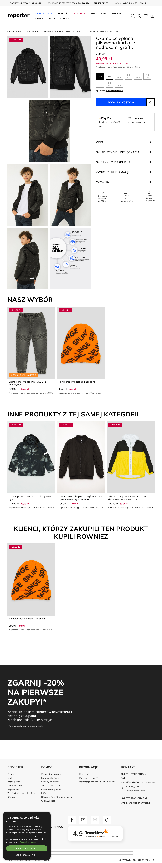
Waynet (47, 860)
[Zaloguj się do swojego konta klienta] (139, 16)
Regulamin (84, 774)
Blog (9, 777)
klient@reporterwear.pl (138, 802)
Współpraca (13, 781)
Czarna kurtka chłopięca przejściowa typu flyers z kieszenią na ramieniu (80, 498)
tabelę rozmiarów (114, 90)
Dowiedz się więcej (28, 842)
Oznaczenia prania (51, 789)
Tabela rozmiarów (50, 785)
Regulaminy (13, 789)
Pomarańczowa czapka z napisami (77, 381)
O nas (10, 774)
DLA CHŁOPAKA (33, 32)
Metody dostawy (50, 781)
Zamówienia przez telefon (21, 793)
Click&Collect (48, 800)
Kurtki (58, 32)
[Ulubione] (146, 16)
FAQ (43, 793)
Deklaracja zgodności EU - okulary (97, 781)
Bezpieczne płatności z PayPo (57, 797)
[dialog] (27, 836)
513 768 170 (132, 787)
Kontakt (11, 797)
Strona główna (14, 32)
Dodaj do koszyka (121, 102)
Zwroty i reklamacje (51, 774)
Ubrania (47, 32)
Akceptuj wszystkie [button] (26, 848)
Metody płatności (50, 777)
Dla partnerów (14, 785)
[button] (152, 16)
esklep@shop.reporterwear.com (138, 781)
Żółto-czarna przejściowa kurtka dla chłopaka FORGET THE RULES (127, 498)
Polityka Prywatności (90, 777)
